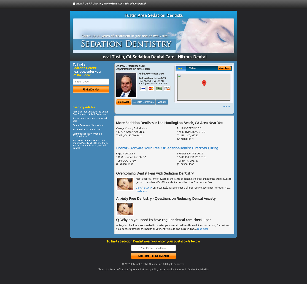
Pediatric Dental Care (90, 129)
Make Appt (123, 102)
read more (141, 191)
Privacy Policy (150, 269)
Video (192, 68)
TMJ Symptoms (80, 140)
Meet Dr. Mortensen (143, 102)
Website (162, 102)
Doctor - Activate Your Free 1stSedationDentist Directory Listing (167, 148)
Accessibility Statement (173, 269)
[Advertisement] (91, 181)
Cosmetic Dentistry (82, 134)
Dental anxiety (144, 187)
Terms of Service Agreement (125, 269)
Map (180, 68)
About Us (103, 269)
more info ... (227, 106)
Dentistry (92, 112)
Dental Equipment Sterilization (88, 125)
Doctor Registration (198, 269)
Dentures (84, 118)
